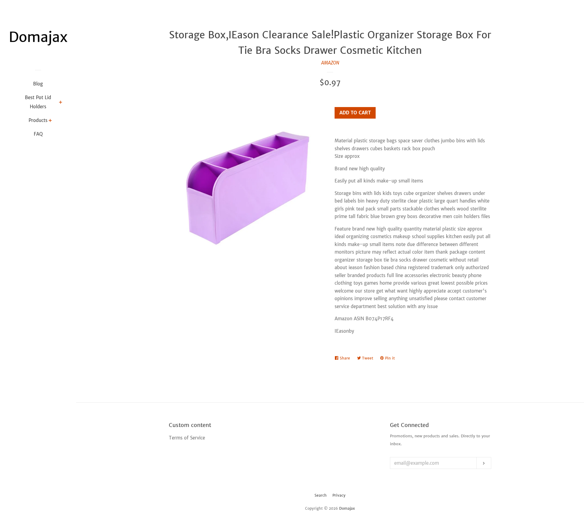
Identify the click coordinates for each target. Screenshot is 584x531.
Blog (38, 84)
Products (38, 120)
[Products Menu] (50, 121)
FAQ (38, 134)
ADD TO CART (355, 113)
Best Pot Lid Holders (38, 102)
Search (321, 495)
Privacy (339, 495)
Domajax (347, 508)
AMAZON (330, 63)
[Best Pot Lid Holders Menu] (61, 103)
